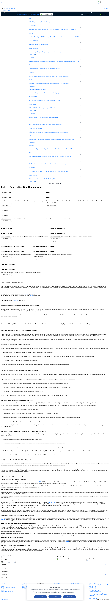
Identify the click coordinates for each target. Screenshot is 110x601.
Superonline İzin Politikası (95, 591)
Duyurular (91, 595)
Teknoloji (3, 586)
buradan (26, 294)
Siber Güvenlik (92, 589)
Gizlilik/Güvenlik (5, 599)
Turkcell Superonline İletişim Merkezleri (98, 594)
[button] (103, 3)
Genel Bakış (3, 585)
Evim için (6, 8)
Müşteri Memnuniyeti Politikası (8, 587)
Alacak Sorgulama (93, 597)
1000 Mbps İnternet (26, 589)
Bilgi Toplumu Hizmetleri (7, 591)
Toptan (13, 8)
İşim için (10, 8)
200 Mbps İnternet (26, 586)
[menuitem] (55, 564)
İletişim (2, 590)
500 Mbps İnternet (26, 587)
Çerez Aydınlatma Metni (94, 590)
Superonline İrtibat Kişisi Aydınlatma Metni (99, 585)
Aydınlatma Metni (93, 586)
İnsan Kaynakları (5, 589)
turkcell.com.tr (106, 8)
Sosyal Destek (92, 587)
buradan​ (31, 295)
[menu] (55, 573)
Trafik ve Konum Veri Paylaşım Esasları (98, 593)
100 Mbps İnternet (26, 585)
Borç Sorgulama (93, 598)
